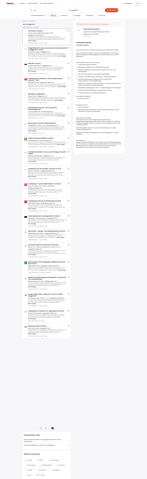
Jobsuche (25, 20)
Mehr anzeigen (32, 40)
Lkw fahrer (62, 465)
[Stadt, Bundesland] (84, 10)
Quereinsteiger (54, 460)
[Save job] (68, 31)
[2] (52, 428)
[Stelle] (47, 10)
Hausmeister (32, 465)
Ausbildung (56, 470)
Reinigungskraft (47, 465)
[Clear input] (102, 10)
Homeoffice (42, 470)
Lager (29, 475)
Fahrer (30, 460)
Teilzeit (41, 460)
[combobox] (48, 10)
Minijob (30, 470)
